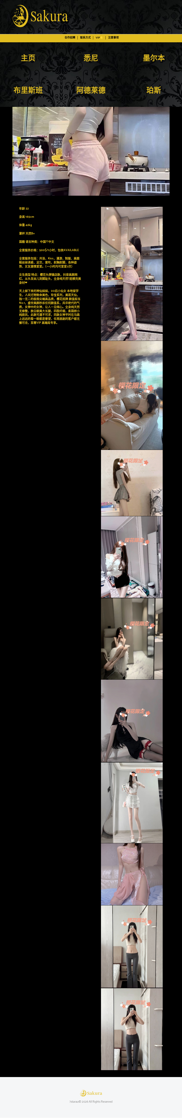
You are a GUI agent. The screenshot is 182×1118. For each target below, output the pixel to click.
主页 (28, 59)
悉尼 (91, 59)
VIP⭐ (99, 37)
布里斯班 (28, 91)
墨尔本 (154, 59)
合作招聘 (70, 37)
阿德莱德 (91, 91)
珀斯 (153, 91)
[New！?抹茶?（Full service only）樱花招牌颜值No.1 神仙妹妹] (91, 151)
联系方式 (85, 37)
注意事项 (113, 37)
